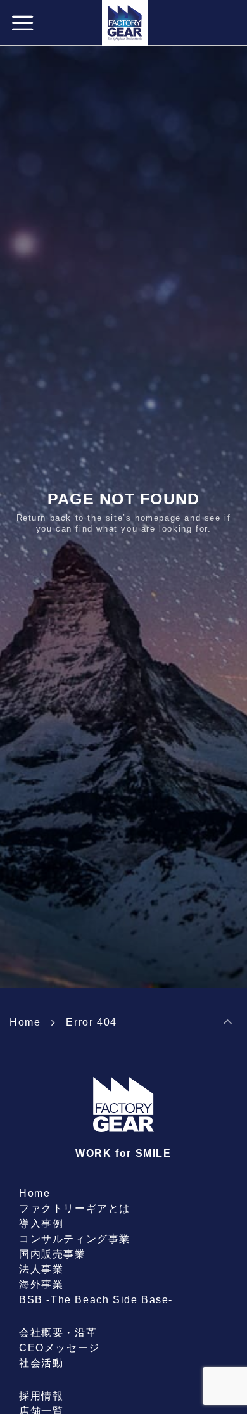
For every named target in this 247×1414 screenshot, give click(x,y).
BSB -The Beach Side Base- (96, 1299)
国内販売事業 (52, 1254)
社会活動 (41, 1363)
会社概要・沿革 (58, 1332)
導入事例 (41, 1223)
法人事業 (41, 1269)
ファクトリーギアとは (74, 1208)
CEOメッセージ (59, 1347)
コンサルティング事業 (74, 1238)
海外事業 (41, 1284)
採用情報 (41, 1396)
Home (25, 1022)
